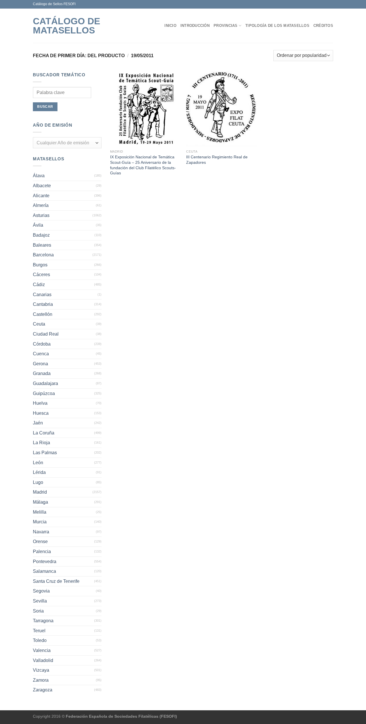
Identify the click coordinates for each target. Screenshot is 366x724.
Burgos (40, 264)
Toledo (40, 640)
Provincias (226, 25)
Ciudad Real (46, 334)
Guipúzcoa (44, 393)
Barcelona (43, 254)
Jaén (38, 422)
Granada (42, 373)
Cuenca (41, 353)
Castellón (42, 314)
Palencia (42, 551)
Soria (38, 611)
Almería (41, 205)
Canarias (42, 294)
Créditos (323, 25)
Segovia (41, 591)
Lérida (39, 472)
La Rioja (41, 442)
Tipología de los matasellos (277, 25)
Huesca (41, 413)
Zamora (41, 680)
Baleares (42, 245)
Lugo (38, 482)
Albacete (42, 185)
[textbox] (66, 143)
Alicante (41, 195)
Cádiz (39, 284)
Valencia (42, 650)
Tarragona (43, 620)
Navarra (41, 531)
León (38, 462)
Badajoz (41, 235)
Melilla (39, 512)
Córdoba (42, 344)
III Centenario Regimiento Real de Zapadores (217, 160)
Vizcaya (41, 670)
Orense (40, 541)
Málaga (40, 502)
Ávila (38, 225)
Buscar (45, 107)
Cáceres (41, 274)
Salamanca (44, 571)
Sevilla (40, 601)
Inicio (170, 25)
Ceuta (39, 324)
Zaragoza (42, 689)
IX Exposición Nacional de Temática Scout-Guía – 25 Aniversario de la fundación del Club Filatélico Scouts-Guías (143, 165)
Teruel (39, 630)
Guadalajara (45, 383)
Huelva (40, 403)
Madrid (40, 492)
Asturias (41, 215)
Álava (39, 175)
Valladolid (43, 660)
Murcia (40, 521)
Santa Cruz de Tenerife (56, 581)
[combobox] (67, 142)
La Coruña (43, 432)
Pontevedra (44, 561)
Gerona (40, 363)
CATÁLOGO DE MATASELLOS (66, 26)
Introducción (195, 25)
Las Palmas (45, 452)
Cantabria (43, 304)
